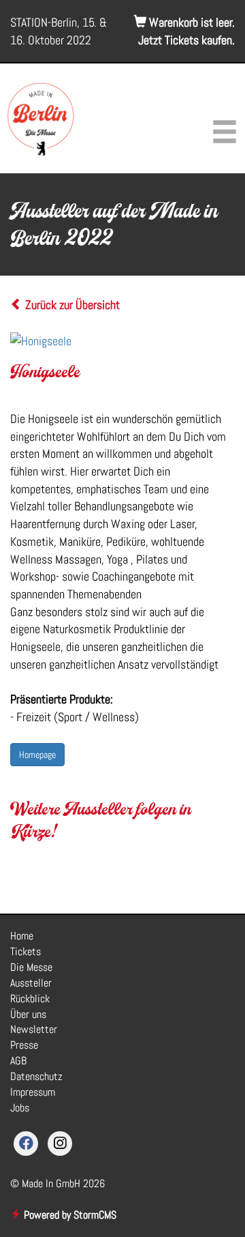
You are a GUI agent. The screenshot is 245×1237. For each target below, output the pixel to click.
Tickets (25, 951)
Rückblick (30, 998)
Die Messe (31, 967)
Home (21, 936)
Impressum (32, 1092)
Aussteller (31, 983)
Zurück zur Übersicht (71, 304)
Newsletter (33, 1029)
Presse (24, 1045)
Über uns (28, 1014)
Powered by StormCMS (68, 1215)
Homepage (37, 754)
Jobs (19, 1108)
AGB (18, 1060)
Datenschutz (36, 1076)
